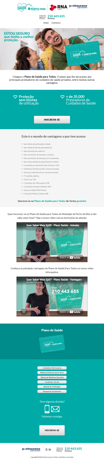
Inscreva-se (52, 119)
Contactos (56, 23)
